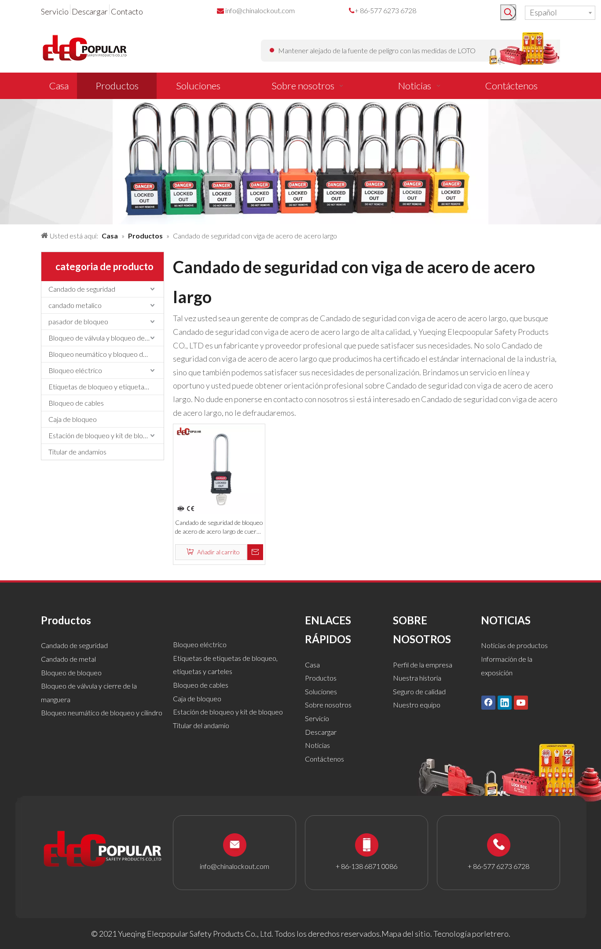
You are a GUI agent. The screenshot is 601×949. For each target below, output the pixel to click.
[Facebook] (488, 702)
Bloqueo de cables (76, 403)
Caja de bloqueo (72, 419)
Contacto (127, 11)
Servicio (55, 11)
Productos (321, 678)
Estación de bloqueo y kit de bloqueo (103, 435)
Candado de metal (68, 659)
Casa (312, 664)
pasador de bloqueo (78, 321)
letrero (496, 933)
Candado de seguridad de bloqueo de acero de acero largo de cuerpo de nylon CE (219, 527)
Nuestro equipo (416, 704)
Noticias (317, 745)
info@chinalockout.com (260, 10)
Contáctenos (324, 759)
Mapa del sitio (405, 933)
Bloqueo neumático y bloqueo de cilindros (106, 354)
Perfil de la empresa (422, 664)
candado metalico (75, 305)
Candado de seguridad (81, 289)
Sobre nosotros (328, 704)
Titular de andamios (77, 451)
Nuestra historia (417, 678)
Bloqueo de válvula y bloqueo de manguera (106, 337)
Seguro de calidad (419, 691)
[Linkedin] (505, 702)
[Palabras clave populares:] (508, 12)
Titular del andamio (201, 725)
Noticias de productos (514, 645)
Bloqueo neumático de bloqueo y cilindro (101, 712)
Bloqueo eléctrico (75, 370)
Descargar (90, 11)
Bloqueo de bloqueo (71, 672)
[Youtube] (521, 702)
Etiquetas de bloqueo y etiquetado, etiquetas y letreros (106, 386)
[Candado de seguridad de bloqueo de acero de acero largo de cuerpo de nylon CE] (219, 469)
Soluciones (321, 691)
